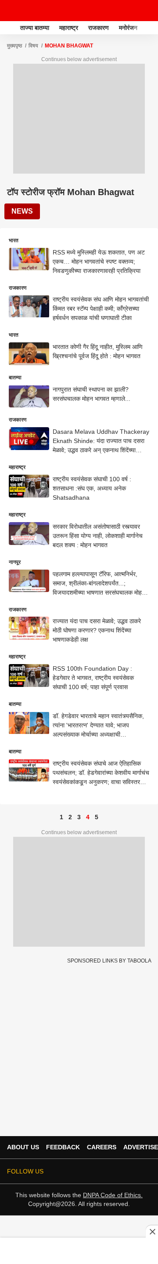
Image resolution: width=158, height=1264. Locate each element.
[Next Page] (105, 817)
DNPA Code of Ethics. (113, 1195)
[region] (79, 1250)
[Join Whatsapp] (145, 1171)
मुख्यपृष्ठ (14, 46)
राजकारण (98, 27)
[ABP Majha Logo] (30, 10)
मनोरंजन (128, 27)
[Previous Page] (52, 817)
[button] (150, 26)
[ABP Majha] (9, 27)
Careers (101, 1147)
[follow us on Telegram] (133, 1171)
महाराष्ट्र (68, 27)
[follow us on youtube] (109, 1171)
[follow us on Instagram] (121, 1171)
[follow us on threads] (96, 1171)
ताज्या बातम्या (34, 27)
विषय (33, 46)
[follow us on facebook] (84, 1171)
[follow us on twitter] (72, 1171)
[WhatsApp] (145, 10)
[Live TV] (131, 10)
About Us (23, 1147)
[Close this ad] (152, 1231)
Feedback (63, 1147)
